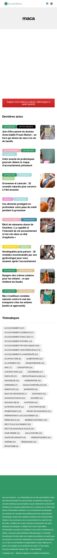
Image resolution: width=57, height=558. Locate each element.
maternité (31, 389)
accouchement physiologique (22, 346)
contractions (13, 372)
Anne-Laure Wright (14, 97)
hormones (11, 385)
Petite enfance (26, 127)
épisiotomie (11, 446)
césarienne (35, 372)
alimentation (34, 359)
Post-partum (10, 247)
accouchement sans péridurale (22, 350)
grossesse (12, 381)
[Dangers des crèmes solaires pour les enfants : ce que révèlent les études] (47, 276)
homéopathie (33, 381)
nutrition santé (14, 407)
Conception (13, 56)
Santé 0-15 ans (25, 270)
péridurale (12, 420)
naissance (39, 394)
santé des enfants (15, 438)
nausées (37, 398)
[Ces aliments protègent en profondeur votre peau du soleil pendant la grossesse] (47, 204)
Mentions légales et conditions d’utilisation (32, 553)
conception (24, 368)
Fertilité (27, 56)
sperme (10, 442)
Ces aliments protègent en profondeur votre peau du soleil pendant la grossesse (19, 207)
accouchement (14, 328)
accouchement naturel (18, 341)
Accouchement (11, 150)
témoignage (28, 442)
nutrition (31, 403)
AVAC (8, 368)
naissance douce (15, 398)
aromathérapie (35, 363)
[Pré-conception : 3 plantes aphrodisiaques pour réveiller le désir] (28, 66)
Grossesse (9, 154)
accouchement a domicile (19, 333)
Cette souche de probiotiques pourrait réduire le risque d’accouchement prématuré (18, 162)
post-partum (37, 407)
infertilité (12, 389)
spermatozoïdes (41, 438)
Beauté (7, 199)
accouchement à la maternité (21, 354)
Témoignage (29, 220)
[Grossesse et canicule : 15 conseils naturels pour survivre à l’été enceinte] (47, 180)
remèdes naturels (36, 420)
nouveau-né (12, 403)
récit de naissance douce (19, 429)
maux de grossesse (16, 394)
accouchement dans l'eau (19, 337)
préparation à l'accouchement (21, 416)
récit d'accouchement (18, 424)
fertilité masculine (33, 376)
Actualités (9, 127)
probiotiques (13, 411)
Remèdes (8, 178)
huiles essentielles (34, 385)
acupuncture (13, 359)
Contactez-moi (8, 553)
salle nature (33, 433)
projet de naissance (39, 411)
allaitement (12, 363)
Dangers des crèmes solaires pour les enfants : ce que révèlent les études (18, 278)
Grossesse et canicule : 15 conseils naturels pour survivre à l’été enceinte (19, 186)
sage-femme (12, 433)
